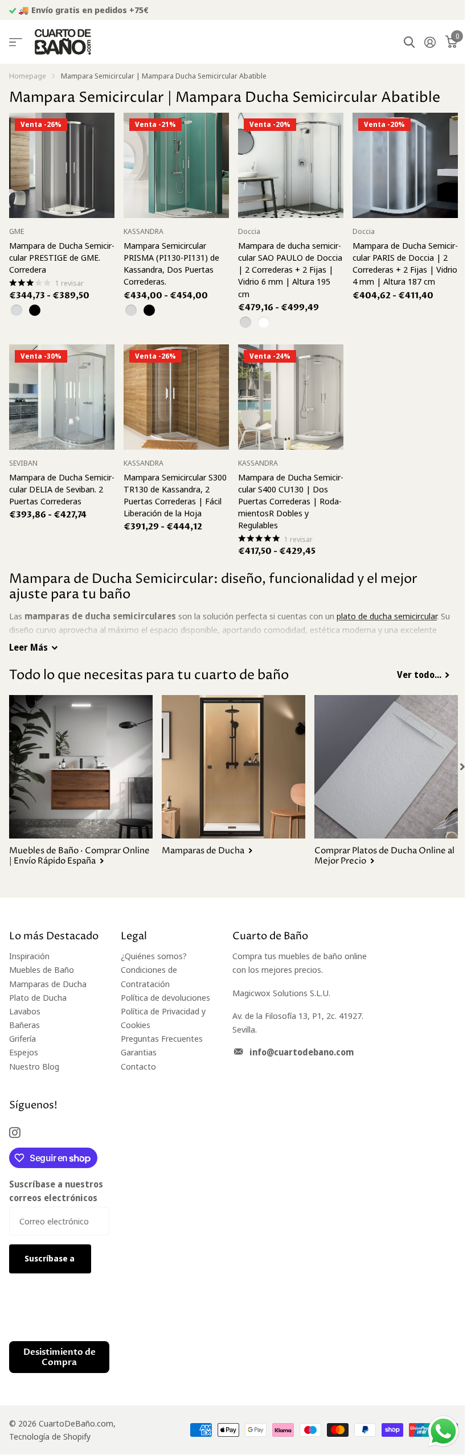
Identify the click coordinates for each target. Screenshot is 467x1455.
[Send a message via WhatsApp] (443, 1431)
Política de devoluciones (165, 997)
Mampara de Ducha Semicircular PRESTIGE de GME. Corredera (61, 257)
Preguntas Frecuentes (162, 1038)
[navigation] (462, 767)
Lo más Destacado (54, 936)
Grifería (22, 1038)
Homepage (27, 76)
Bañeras (24, 1024)
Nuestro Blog (34, 1066)
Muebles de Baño (41, 969)
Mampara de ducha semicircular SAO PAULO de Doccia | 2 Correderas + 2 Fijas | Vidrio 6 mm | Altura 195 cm (290, 269)
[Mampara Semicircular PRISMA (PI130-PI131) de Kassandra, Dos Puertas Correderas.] (176, 165)
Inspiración (29, 955)
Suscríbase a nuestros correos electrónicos (56, 1190)
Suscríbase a (50, 1258)
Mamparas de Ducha (48, 983)
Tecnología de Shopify (50, 1436)
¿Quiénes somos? (154, 955)
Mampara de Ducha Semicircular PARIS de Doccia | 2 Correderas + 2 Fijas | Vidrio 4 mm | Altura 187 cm (405, 263)
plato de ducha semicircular (387, 616)
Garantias (139, 1052)
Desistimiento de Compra (59, 1357)
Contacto (138, 1066)
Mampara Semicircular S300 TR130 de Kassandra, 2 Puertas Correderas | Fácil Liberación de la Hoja (175, 495)
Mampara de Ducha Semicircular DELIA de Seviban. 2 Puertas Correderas (61, 489)
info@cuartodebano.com (301, 1052)
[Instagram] (14, 1132)
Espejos (23, 1052)
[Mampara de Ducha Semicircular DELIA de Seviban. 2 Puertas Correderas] (61, 397)
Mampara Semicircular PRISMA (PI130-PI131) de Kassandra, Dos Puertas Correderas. (171, 263)
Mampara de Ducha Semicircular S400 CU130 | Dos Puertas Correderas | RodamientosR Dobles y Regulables (290, 501)
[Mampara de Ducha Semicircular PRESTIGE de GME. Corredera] (61, 165)
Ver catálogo (15, 42)
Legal (134, 936)
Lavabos (24, 1011)
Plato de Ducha (38, 997)
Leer (28, 647)
